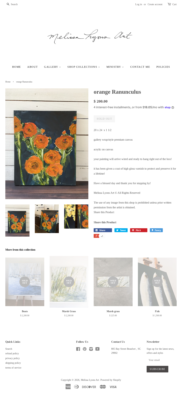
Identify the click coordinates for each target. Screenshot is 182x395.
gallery (51, 66)
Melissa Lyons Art (90, 380)
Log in (138, 4)
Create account (155, 4)
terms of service (13, 367)
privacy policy (12, 358)
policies (163, 66)
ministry (114, 66)
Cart (174, 4)
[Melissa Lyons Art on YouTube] (97, 349)
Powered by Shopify (110, 380)
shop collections (82, 66)
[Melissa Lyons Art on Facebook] (78, 349)
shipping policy (13, 363)
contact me (140, 66)
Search (8, 349)
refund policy (12, 353)
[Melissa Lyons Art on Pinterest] (85, 349)
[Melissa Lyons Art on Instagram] (91, 349)
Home (16, 66)
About (32, 66)
